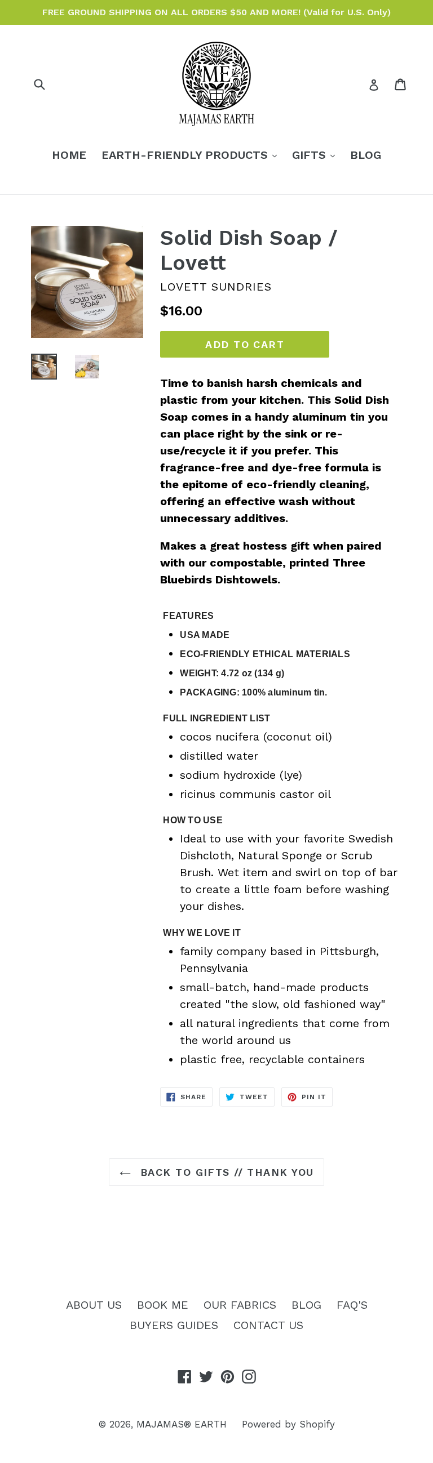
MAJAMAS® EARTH (181, 1424)
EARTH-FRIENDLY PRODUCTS (191, 155)
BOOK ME (162, 1305)
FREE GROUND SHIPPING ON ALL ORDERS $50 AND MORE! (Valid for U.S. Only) (216, 12)
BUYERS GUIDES (174, 1325)
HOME (69, 155)
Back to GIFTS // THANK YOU (225, 1172)
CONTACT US (268, 1325)
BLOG (365, 155)
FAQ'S (352, 1305)
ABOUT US (94, 1305)
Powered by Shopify (288, 1424)
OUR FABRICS (240, 1305)
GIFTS (316, 155)
